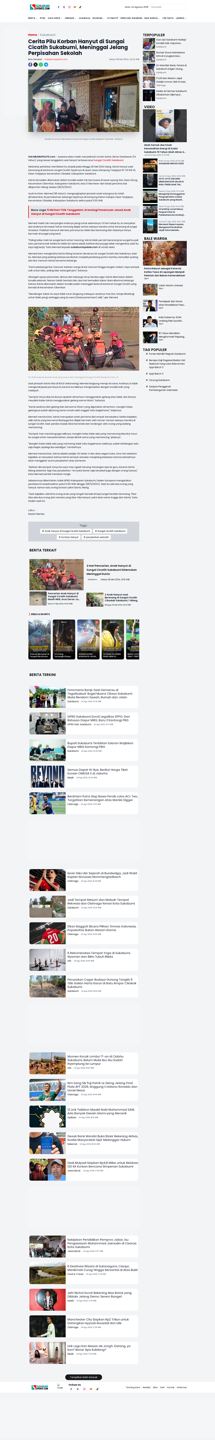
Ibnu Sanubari (35, 59)
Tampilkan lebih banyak (83, 1377)
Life (69, 960)
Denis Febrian (36, 514)
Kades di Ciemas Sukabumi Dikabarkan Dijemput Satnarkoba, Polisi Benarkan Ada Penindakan (171, 96)
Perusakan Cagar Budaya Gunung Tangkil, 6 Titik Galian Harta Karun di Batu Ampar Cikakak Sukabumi (101, 983)
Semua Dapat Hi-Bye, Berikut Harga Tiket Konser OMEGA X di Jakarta (97, 771)
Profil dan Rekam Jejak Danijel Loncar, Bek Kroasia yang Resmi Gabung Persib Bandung (171, 83)
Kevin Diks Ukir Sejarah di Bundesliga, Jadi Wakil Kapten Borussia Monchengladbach (102, 875)
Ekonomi (97, 18)
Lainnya (180, 18)
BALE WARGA (151, 18)
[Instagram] (69, 7)
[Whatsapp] (41, 65)
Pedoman (182, 1387)
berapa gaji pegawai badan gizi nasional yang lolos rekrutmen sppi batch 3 (167, 364)
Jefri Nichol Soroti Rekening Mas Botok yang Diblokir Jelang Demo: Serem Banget (99, 1295)
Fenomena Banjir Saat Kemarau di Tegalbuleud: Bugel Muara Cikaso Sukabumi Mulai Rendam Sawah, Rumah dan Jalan (99, 693)
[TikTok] (80, 7)
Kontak (170, 1387)
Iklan (155, 1387)
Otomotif (112, 18)
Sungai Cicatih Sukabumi (108, 160)
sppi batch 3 (156, 373)
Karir (162, 1387)
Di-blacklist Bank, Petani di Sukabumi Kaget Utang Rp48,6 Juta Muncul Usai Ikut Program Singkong (171, 71)
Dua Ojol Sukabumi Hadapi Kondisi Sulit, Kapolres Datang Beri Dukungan (171, 43)
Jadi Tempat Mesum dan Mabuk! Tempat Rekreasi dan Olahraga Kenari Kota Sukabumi (101, 901)
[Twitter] (64, 7)
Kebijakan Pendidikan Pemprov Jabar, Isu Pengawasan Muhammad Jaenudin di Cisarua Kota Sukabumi (101, 1243)
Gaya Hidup (54, 18)
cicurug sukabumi (159, 380)
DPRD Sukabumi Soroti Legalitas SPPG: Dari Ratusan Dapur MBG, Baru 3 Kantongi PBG (98, 718)
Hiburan (69, 18)
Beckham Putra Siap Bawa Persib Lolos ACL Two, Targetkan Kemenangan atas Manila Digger (102, 798)
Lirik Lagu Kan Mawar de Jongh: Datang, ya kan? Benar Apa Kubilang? (98, 1348)
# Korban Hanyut (69, 537)
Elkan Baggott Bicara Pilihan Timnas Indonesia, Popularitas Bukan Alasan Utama (101, 928)
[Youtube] (74, 7)
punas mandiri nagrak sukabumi (167, 354)
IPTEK (42, 18)
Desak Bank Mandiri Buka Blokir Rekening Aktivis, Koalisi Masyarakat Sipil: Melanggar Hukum (102, 1138)
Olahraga (84, 18)
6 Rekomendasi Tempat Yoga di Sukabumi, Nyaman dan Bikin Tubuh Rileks (99, 955)
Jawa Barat (74, 1170)
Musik (70, 777)
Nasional (72, 1144)
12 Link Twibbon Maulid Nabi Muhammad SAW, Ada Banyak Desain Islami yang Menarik (101, 1111)
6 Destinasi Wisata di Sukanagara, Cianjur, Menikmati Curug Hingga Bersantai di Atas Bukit (102, 1268)
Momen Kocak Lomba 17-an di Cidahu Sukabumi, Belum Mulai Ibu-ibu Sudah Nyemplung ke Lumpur (95, 1060)
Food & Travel (75, 1274)
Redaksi (146, 1387)
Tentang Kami (133, 1387)
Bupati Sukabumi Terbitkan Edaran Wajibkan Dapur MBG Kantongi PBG (100, 745)
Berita (31, 18)
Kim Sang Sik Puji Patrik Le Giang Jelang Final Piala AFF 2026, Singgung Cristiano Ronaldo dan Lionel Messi (102, 1086)
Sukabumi (92, 579)
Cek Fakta (168, 18)
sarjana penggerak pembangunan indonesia (163, 388)
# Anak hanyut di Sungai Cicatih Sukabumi (66, 531)
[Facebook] (58, 7)
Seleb (70, 1300)
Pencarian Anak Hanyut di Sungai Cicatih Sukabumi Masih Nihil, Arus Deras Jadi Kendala (64, 598)
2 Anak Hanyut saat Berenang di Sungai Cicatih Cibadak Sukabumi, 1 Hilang (121, 597)
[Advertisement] (15, 81)
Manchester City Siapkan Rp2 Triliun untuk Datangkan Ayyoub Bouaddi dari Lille (98, 1321)
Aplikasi (71, 1117)
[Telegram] (46, 65)
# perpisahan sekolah (96, 537)
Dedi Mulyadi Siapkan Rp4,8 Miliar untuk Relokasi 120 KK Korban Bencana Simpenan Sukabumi (102, 1165)
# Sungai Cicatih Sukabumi (110, 531)
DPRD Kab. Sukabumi (131, 18)
